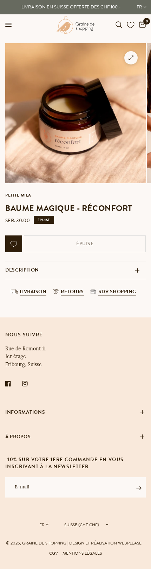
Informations (25, 412)
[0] (141, 24)
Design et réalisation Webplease (105, 543)
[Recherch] (119, 24)
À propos (18, 436)
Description (22, 270)
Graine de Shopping (44, 543)
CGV (53, 553)
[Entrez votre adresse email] (139, 488)
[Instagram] (30, 383)
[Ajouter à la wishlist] (13, 243)
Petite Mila (18, 195)
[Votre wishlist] (131, 24)
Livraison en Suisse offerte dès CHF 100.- (70, 7)
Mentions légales (82, 553)
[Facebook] (13, 383)
